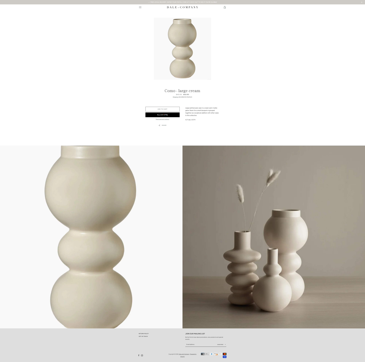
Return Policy (144, 333)
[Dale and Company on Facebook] (139, 355)
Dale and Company (184, 354)
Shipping (175, 97)
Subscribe (220, 344)
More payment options (162, 119)
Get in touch (143, 336)
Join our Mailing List (195, 334)
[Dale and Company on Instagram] (142, 355)
